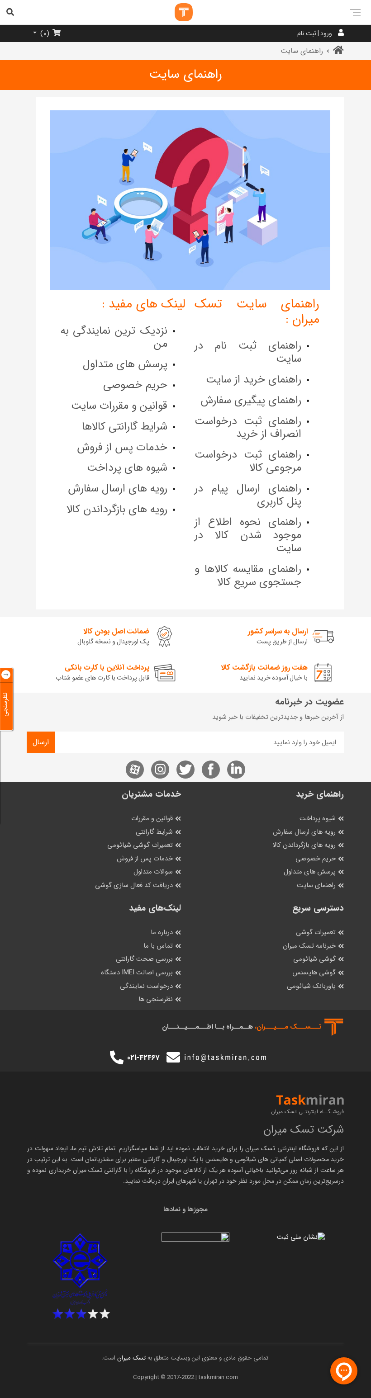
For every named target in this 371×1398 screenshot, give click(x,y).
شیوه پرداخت (318, 818)
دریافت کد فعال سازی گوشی (134, 885)
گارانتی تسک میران (97, 1170)
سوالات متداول (153, 872)
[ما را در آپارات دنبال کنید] (135, 769)
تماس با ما (158, 946)
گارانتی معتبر (144, 1159)
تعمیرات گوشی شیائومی (140, 845)
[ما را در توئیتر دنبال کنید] (185, 769)
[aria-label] (175, 12)
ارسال (41, 742)
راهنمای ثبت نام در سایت (248, 352)
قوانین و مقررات (152, 818)
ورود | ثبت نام (314, 33)
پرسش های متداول (125, 364)
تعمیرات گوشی (316, 932)
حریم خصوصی (135, 385)
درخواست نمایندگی (146, 986)
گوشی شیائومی (314, 959)
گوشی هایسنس (314, 973)
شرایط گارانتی (154, 832)
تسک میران (260, 1148)
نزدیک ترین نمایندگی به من (114, 337)
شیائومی (245, 1159)
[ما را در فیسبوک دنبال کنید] (211, 769)
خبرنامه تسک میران (309, 946)
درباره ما (162, 932)
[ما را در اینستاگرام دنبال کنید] (160, 769)
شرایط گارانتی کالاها (124, 426)
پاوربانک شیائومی (311, 986)
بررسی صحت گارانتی (144, 959)
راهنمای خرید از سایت (253, 379)
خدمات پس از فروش (122, 447)
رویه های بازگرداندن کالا (117, 509)
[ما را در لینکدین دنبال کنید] (236, 769)
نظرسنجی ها (155, 999)
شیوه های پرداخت (127, 468)
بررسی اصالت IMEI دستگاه (137, 973)
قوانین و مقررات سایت (119, 406)
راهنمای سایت (316, 885)
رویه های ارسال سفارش (117, 488)
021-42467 (143, 1057)
